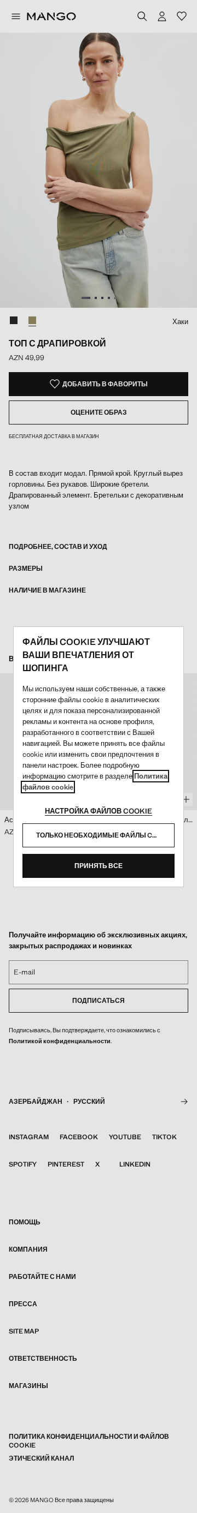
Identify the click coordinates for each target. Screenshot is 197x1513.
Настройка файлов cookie (98, 811)
